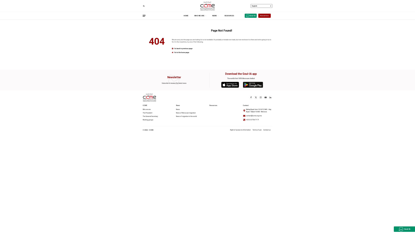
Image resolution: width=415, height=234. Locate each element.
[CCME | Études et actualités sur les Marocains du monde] (207, 6)
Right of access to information (240, 130)
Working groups (148, 120)
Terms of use (257, 130)
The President (147, 113)
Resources (229, 16)
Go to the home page (181, 52)
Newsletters (264, 16)
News (214, 16)
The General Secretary (150, 116)
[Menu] (144, 15)
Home (186, 16)
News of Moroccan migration (186, 113)
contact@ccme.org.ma (254, 116)
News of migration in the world (186, 116)
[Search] (143, 5)
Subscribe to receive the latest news (174, 83)
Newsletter (174, 77)
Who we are (199, 16)
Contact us (267, 130)
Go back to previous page (183, 48)
